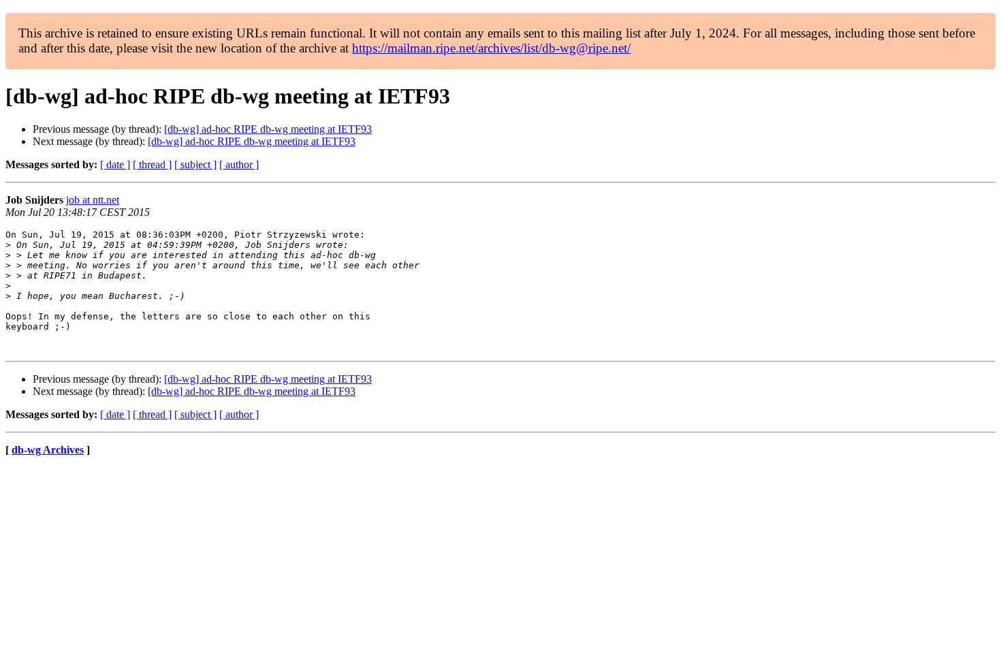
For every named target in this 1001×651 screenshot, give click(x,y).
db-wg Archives (48, 450)
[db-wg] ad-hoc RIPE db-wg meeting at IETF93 (268, 129)
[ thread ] (152, 164)
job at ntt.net (92, 200)
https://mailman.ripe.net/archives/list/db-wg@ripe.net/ (491, 48)
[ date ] (115, 164)
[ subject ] (195, 164)
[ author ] (239, 164)
